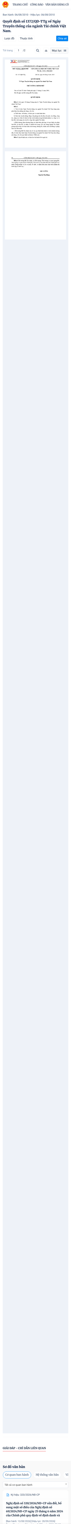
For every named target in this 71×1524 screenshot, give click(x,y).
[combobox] (35, 1485)
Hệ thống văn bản (47, 1475)
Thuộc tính (26, 38)
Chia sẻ (62, 38)
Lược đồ (9, 38)
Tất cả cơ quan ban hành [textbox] (18, 1485)
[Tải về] (46, 50)
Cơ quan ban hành (17, 1475)
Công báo (36, 4)
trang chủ (20, 4)
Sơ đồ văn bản (14, 1467)
